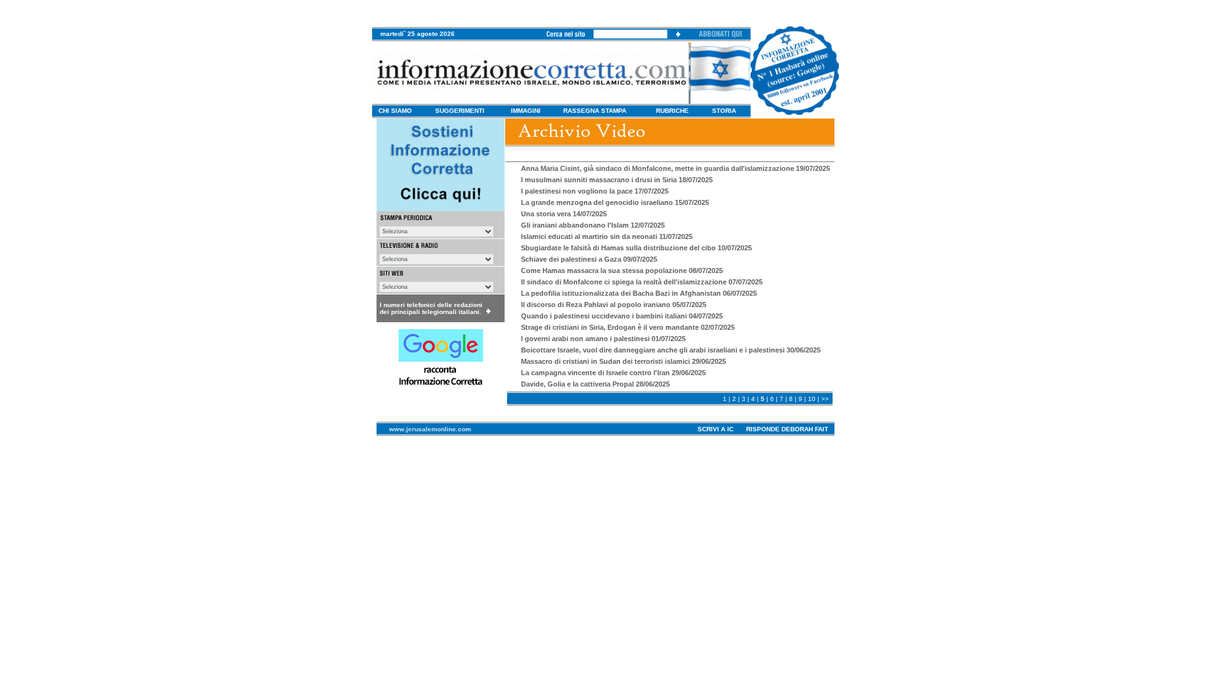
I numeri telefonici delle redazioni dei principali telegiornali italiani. (431, 308)
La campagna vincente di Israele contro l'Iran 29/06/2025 (613, 372)
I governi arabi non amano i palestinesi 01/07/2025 (603, 338)
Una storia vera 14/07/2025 (564, 214)
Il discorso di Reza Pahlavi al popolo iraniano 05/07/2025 (613, 304)
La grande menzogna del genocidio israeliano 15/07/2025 (615, 202)
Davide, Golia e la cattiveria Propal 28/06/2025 (595, 384)
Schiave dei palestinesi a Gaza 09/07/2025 (589, 259)
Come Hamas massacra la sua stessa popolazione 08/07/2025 (622, 270)
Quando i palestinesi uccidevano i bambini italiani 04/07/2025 (622, 316)
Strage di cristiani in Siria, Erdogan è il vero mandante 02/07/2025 (628, 327)
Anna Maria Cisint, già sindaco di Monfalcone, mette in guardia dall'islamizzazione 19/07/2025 (675, 168)
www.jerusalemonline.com (430, 429)
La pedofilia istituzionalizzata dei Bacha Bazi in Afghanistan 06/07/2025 (639, 293)
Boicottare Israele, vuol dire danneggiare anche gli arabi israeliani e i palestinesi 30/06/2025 (671, 350)
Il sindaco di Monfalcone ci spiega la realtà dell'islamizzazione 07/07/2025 (642, 282)
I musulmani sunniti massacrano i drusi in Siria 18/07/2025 (617, 179)
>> (825, 398)
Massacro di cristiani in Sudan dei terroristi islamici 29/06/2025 (623, 361)
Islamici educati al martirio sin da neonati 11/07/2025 (607, 236)
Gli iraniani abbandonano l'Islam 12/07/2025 (593, 225)
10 (811, 398)
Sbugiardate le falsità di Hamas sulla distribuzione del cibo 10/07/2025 (636, 248)
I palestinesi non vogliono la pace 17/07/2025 (595, 191)
